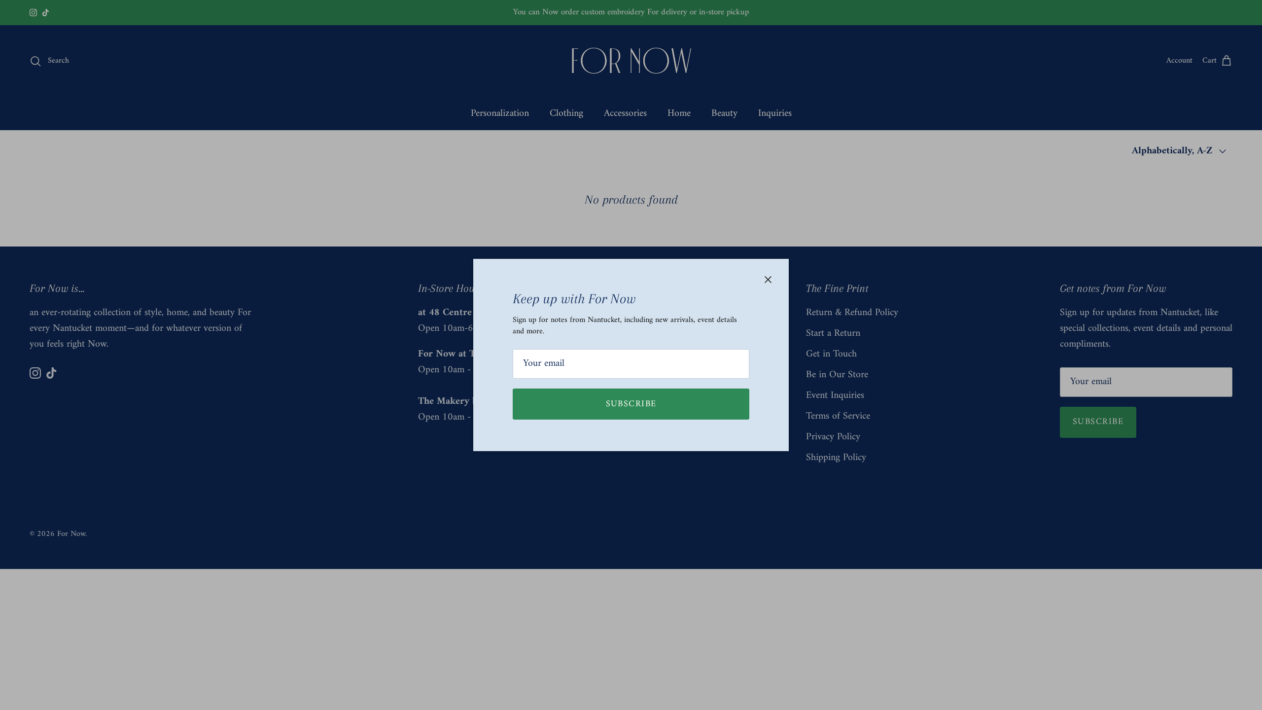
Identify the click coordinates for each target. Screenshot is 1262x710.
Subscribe (631, 404)
